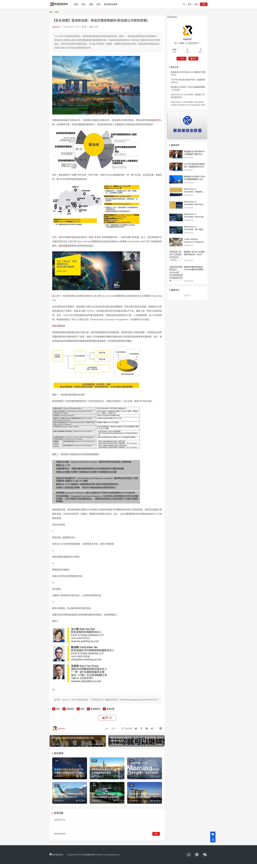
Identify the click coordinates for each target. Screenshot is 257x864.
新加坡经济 (95, 709)
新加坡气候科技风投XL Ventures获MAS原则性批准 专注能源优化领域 (194, 269)
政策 (91, 4)
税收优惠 (63, 245)
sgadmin (56, 27)
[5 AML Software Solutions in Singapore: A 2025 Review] (176, 242)
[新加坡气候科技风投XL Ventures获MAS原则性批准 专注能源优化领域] (176, 274)
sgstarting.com (113, 854)
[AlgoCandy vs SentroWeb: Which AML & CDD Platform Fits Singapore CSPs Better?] (176, 217)
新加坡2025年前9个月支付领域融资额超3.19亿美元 (194, 179)
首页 (76, 4)
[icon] (188, 854)
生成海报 (128, 728)
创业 (83, 4)
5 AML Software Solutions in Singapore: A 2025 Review (194, 241)
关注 (182, 59)
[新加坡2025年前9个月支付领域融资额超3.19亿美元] (176, 179)
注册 (196, 4)
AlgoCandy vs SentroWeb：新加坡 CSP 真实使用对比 (194, 191)
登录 (189, 4)
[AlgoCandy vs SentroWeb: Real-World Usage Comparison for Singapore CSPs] (176, 204)
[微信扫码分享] (146, 728)
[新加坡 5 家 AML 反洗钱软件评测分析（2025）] (176, 255)
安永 (61, 237)
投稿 (203, 4)
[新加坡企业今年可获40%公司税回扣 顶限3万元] (176, 154)
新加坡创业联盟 (110, 4)
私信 (194, 59)
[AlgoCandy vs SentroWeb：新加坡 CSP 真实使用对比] (176, 192)
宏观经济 (70, 709)
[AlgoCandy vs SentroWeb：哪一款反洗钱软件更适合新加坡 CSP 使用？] (176, 229)
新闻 (98, 4)
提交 (156, 834)
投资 (155, 120)
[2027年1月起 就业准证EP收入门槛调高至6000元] (176, 167)
